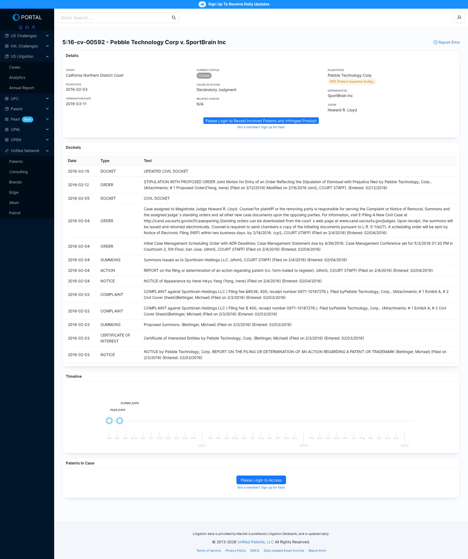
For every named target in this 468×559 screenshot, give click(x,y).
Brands (15, 182)
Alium (14, 202)
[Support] (27, 27)
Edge (13, 192)
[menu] (27, 87)
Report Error (449, 42)
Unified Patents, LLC (256, 541)
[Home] (20, 27)
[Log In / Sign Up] (33, 27)
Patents (16, 161)
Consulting (18, 171)
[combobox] (116, 17)
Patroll (14, 213)
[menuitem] (27, 36)
